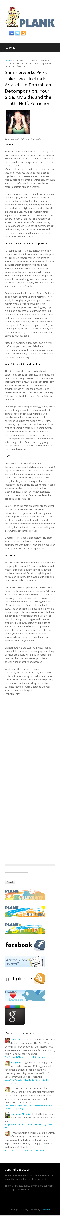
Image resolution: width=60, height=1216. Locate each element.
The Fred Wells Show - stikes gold (19, 1057)
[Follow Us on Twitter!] (25, 1000)
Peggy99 (15, 1062)
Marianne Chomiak (21, 1114)
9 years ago (18, 1083)
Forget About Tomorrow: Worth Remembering (25, 1124)
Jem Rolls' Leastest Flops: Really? (18, 1150)
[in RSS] (23, 33)
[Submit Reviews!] (25, 966)
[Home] (30, 17)
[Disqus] (30, 735)
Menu (12, 47)
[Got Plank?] (25, 983)
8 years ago (40, 1057)
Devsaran (46, 1209)
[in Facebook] (11, 33)
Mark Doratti (17, 1039)
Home (8, 60)
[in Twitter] (17, 33)
